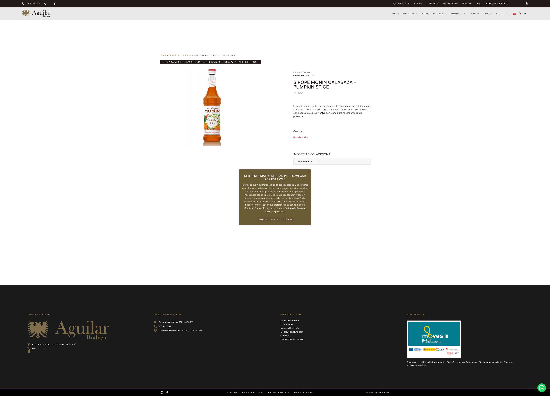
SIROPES (187, 55)
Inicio (395, 14)
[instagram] (46, 3)
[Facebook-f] (167, 392)
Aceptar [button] (274, 219)
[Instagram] (161, 392)
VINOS (425, 14)
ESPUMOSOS (440, 14)
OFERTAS (475, 14)
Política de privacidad (275, 211)
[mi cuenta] (526, 3)
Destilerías (433, 3)
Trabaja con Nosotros (497, 3)
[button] (541, 387)
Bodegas (467, 3)
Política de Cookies (295, 208)
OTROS (488, 14)
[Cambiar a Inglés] (514, 14)
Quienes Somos (401, 3)
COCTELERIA (175, 55)
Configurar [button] (287, 219)
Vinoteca (418, 3)
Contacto (502, 14)
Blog (479, 3)
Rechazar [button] (263, 219)
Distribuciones (450, 3)
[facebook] (55, 3)
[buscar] (520, 13)
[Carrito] (525, 13)
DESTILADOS (410, 14)
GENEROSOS (458, 14)
